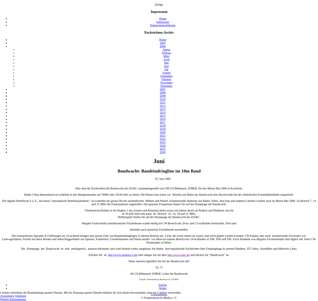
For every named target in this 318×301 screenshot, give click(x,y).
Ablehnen (20, 296)
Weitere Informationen (13, 299)
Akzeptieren (7, 296)
